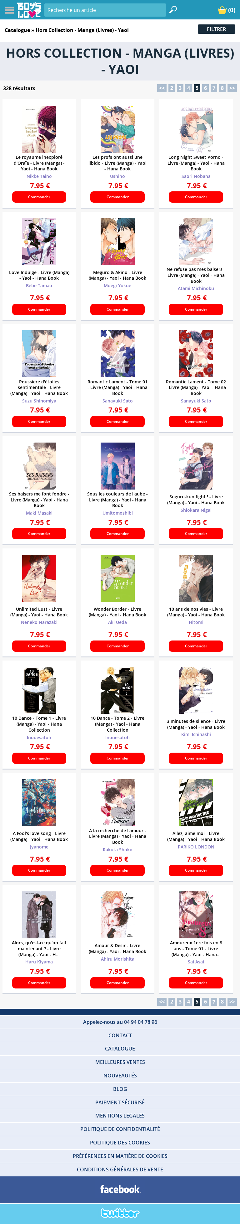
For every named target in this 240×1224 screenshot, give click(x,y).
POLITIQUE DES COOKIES (120, 1142)
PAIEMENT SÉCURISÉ (120, 1102)
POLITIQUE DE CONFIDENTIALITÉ (120, 1129)
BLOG (120, 1089)
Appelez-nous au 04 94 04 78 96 (120, 1022)
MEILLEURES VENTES (120, 1062)
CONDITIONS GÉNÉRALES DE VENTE (120, 1169)
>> (232, 88)
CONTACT (120, 1035)
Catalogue (17, 30)
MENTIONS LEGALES (120, 1115)
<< (162, 88)
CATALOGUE (120, 1048)
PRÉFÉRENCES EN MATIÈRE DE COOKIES (120, 1156)
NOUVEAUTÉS (120, 1075)
